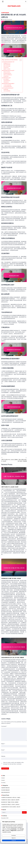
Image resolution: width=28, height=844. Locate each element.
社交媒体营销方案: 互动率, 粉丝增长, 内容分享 (10, 806)
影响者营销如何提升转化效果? (8, 70)
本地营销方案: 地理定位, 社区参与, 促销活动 (10, 804)
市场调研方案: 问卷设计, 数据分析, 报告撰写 (10, 799)
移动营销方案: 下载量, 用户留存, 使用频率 (9, 802)
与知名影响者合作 (7, 80)
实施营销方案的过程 (5, 787)
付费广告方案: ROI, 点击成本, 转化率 (9, 487)
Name (3, 743)
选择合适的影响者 (7, 64)
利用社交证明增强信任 (8, 74)
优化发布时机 (6, 67)
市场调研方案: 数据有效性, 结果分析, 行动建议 (10, 797)
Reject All (13, 837)
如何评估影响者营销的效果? (7, 88)
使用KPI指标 (6, 89)
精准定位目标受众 (7, 71)
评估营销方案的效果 (5, 12)
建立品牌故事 (6, 79)
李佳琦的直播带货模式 (8, 86)
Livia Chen (4, 19)
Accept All (14, 840)
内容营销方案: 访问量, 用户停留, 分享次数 (11, 578)
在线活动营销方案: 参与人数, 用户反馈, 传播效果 (12, 657)
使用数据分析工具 (7, 63)
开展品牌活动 (6, 82)
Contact (3, 777)
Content (3, 780)
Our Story (3, 782)
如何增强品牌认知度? (6, 77)
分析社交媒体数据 (7, 90)
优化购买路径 (6, 76)
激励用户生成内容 (7, 68)
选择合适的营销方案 (5, 792)
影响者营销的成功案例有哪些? (8, 83)
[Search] (26, 2)
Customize (13, 835)
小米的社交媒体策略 (7, 85)
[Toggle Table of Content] (19, 60)
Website (3, 756)
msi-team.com (14, 6)
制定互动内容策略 (7, 66)
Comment (4, 726)
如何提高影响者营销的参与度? (8, 61)
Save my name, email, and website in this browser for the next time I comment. (13, 763)
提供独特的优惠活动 (7, 73)
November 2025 (4, 818)
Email (3, 750)
